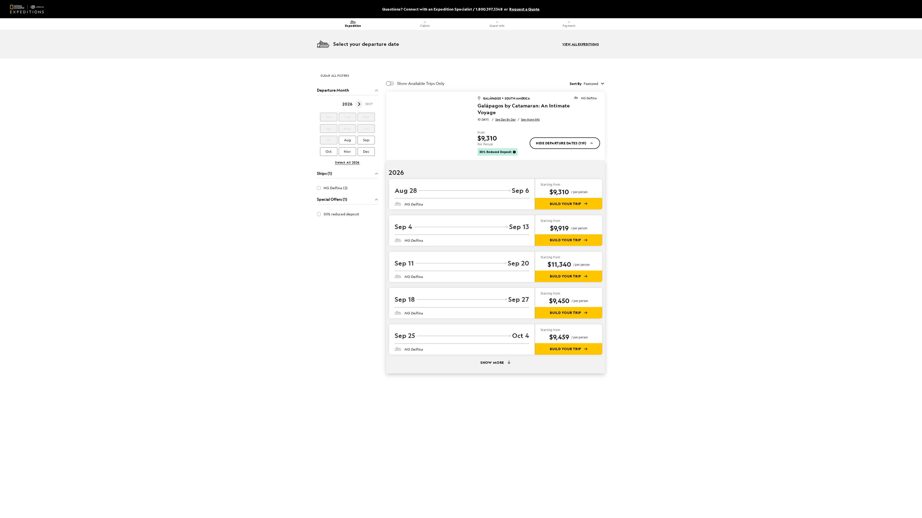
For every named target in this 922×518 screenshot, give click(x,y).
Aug (347, 140)
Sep (366, 140)
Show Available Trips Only (420, 83)
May (347, 128)
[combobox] (594, 83)
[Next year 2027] (359, 104)
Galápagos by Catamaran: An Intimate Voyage (524, 109)
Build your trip (565, 203)
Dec (366, 151)
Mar (366, 117)
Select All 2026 (347, 163)
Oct (329, 151)
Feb (347, 117)
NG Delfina (589, 98)
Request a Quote (524, 9)
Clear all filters (335, 75)
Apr (329, 128)
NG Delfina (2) (336, 188)
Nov (347, 151)
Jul (328, 140)
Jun (366, 128)
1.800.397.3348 (489, 9)
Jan (329, 117)
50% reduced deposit (341, 214)
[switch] (390, 83)
